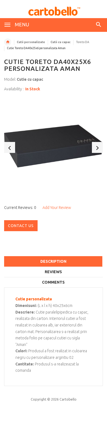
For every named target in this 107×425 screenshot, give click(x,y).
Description (53, 261)
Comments (53, 282)
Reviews (53, 272)
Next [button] (97, 147)
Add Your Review (57, 207)
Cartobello (68, 399)
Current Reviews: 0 (20, 207)
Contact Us (21, 225)
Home (7, 42)
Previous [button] (9, 147)
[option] (53, 146)
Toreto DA (82, 42)
